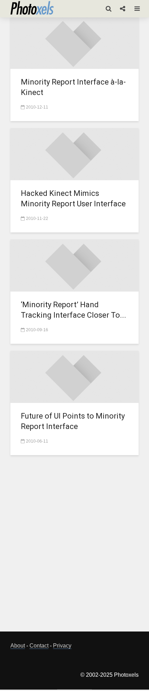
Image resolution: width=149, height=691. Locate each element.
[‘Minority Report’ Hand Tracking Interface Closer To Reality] (74, 265)
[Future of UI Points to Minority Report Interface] (74, 376)
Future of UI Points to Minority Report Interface (73, 421)
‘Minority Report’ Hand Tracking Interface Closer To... (73, 309)
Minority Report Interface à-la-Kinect (73, 87)
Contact (39, 646)
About (17, 646)
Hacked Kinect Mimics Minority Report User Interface (73, 198)
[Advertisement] (74, 547)
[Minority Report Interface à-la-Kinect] (74, 42)
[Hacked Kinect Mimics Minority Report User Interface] (74, 154)
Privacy (62, 646)
